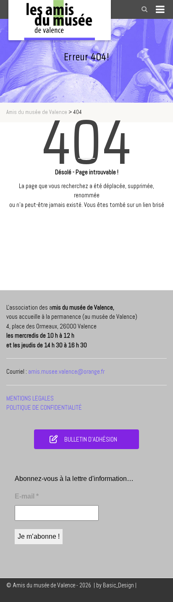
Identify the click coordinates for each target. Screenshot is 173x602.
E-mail (27, 496)
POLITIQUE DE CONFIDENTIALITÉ (44, 407)
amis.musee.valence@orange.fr (66, 371)
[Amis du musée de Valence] (60, 20)
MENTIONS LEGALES (30, 398)
